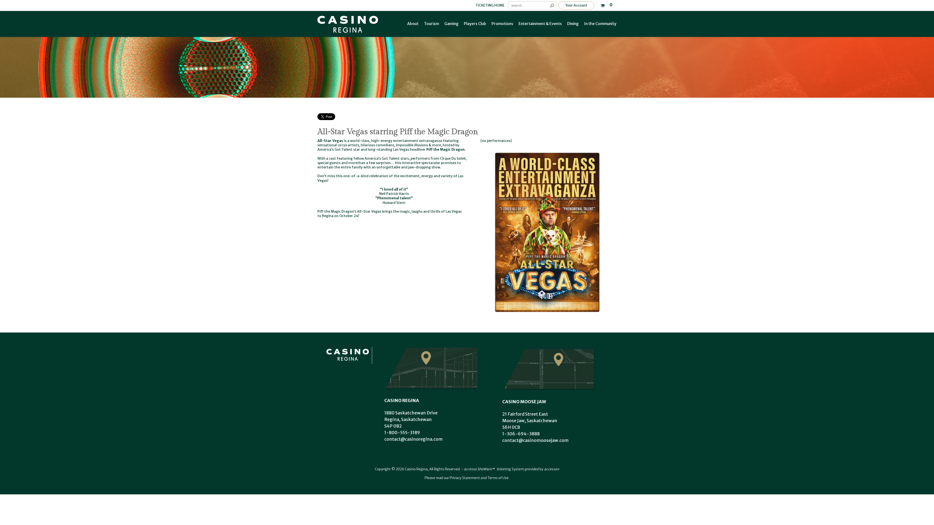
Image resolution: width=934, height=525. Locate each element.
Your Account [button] (576, 5)
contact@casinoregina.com (413, 439)
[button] (606, 4)
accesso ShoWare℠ (479, 469)
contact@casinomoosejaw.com (535, 440)
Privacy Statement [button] (465, 478)
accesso (551, 469)
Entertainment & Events (540, 23)
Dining (573, 23)
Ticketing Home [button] (490, 6)
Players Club (475, 23)
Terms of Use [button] (498, 478)
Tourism (431, 23)
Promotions (502, 23)
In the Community (600, 23)
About (413, 23)
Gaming (451, 23)
